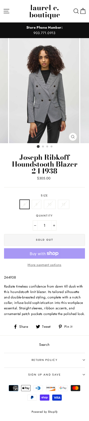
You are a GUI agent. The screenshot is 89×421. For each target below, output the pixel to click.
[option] (44, 30)
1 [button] (38, 146)
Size (44, 195)
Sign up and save (44, 375)
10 (50, 204)
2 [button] (43, 147)
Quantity (44, 215)
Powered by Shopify (45, 412)
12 (64, 204)
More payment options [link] (44, 264)
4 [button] (52, 147)
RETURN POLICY (44, 360)
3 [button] (47, 147)
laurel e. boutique (44, 11)
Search (44, 344)
